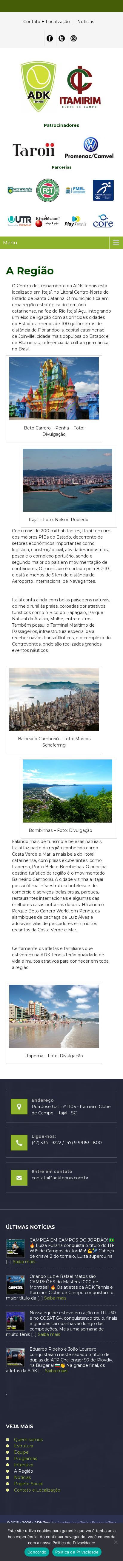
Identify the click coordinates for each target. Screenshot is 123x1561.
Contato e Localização (46, 21)
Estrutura (23, 1446)
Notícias (85, 21)
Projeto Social (28, 1483)
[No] (116, 1542)
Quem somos (28, 1439)
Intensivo (23, 1465)
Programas (25, 1458)
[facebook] (49, 38)
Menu (10, 243)
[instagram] (73, 38)
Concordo (36, 1552)
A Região (23, 1471)
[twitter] (61, 38)
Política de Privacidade (77, 1552)
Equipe (21, 1452)
